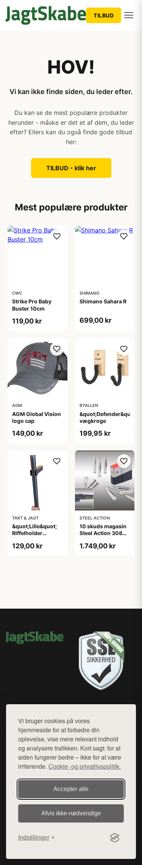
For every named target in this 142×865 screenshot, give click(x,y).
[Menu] (128, 15)
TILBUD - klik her (71, 168)
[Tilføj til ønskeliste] (57, 236)
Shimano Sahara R (103, 301)
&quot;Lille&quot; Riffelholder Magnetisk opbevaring (34, 536)
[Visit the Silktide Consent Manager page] (115, 838)
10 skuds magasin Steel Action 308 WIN (103, 533)
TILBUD (104, 15)
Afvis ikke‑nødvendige (71, 813)
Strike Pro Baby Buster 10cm (31, 304)
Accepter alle (71, 789)
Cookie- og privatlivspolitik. (84, 766)
